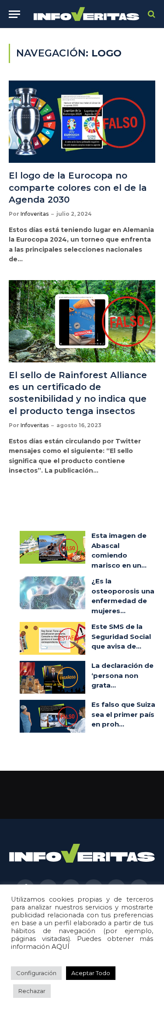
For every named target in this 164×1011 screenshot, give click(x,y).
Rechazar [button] (31, 990)
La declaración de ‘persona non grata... (122, 675)
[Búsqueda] (150, 14)
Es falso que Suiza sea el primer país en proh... (123, 714)
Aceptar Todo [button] (90, 972)
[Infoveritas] (86, 14)
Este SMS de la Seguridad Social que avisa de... (121, 636)
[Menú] (14, 14)
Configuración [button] (36, 972)
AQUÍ (61, 947)
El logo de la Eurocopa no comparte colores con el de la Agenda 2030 (78, 187)
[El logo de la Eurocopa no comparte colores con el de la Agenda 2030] (82, 122)
